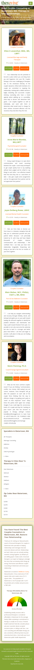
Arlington (6, 484)
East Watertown (8, 469)
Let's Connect (8, 68)
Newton (6, 476)
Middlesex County (23, 572)
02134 (5, 514)
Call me (17, 68)
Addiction (6, 444)
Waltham (6, 480)
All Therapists (8, 437)
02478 (5, 505)
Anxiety (6, 448)
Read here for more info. (17, 664)
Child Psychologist (9, 451)
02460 (5, 508)
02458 (5, 501)
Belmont (6, 473)
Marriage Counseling (10, 440)
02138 (5, 511)
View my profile (24, 68)
